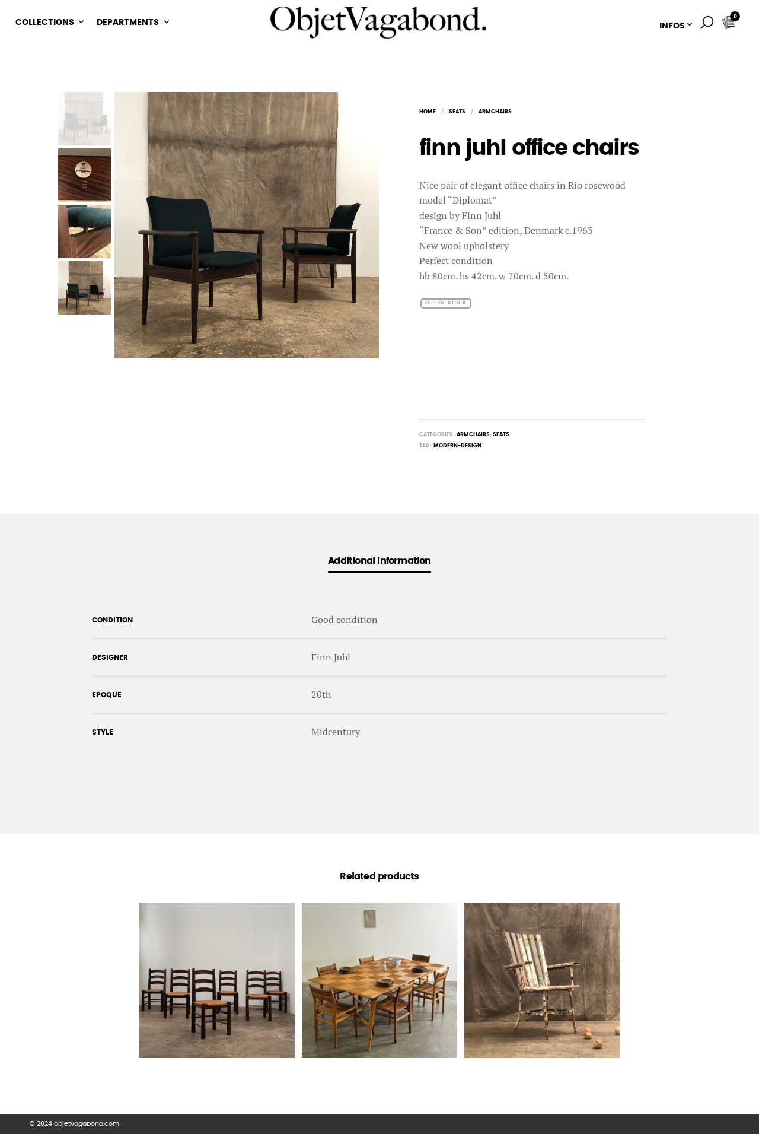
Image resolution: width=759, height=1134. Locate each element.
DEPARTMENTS (128, 22)
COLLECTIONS (44, 22)
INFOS (672, 26)
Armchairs (495, 112)
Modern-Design (457, 446)
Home (427, 112)
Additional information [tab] (379, 561)
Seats (457, 112)
